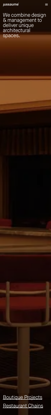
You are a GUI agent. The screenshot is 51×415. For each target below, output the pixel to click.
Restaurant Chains (23, 406)
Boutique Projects (22, 397)
